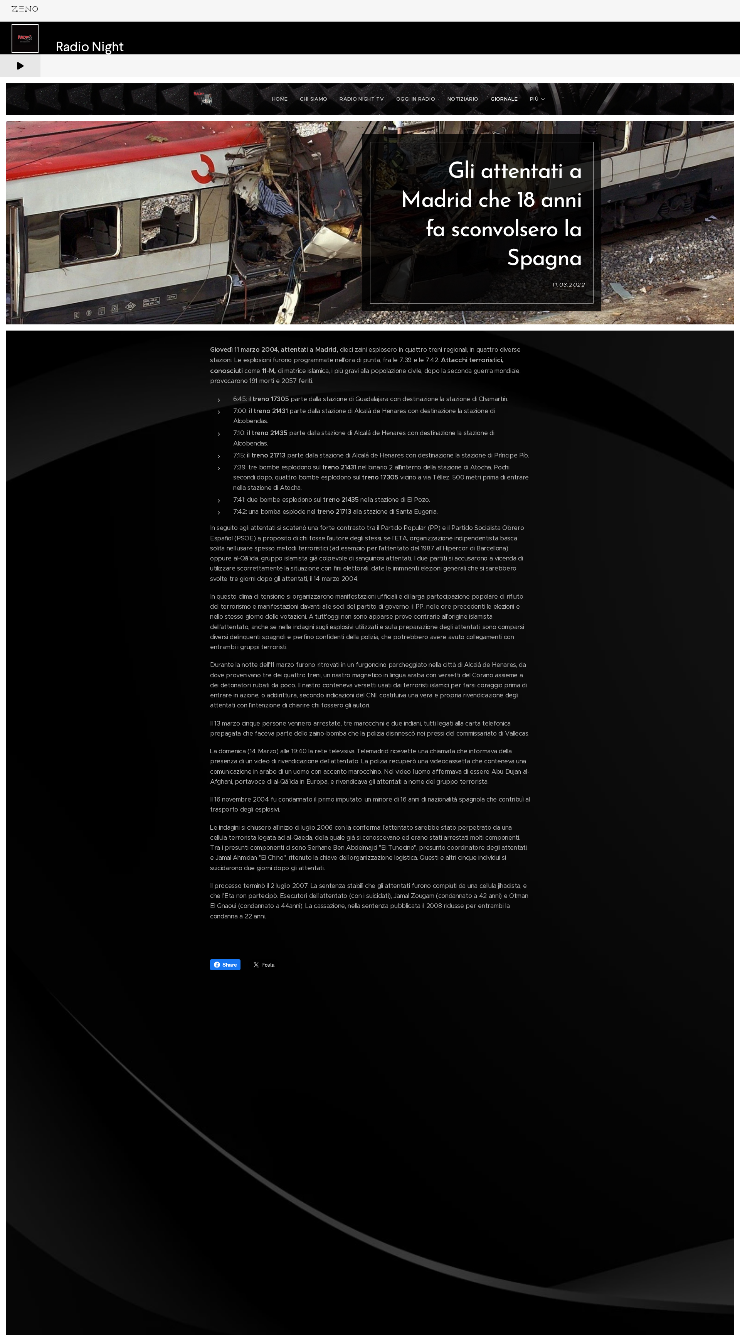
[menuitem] (282, 99)
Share (229, 965)
